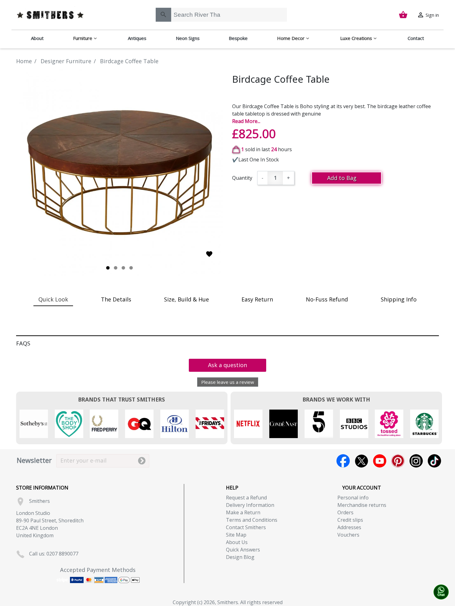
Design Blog (240, 557)
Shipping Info (399, 299)
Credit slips (350, 519)
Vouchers (348, 534)
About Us (237, 542)
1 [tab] (108, 268)
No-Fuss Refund (327, 299)
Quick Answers (243, 549)
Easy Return (257, 299)
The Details (116, 299)
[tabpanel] (119, 172)
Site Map (236, 534)
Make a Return (243, 512)
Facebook (343, 461)
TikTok (434, 461)
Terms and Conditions (251, 519)
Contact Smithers (246, 527)
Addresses (349, 527)
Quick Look (53, 299)
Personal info (353, 497)
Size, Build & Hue (186, 299)
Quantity (242, 177)
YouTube (379, 461)
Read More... (246, 121)
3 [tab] (123, 268)
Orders (345, 512)
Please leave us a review (227, 382)
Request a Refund (246, 497)
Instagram (416, 461)
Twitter (361, 461)
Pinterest (398, 461)
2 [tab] (116, 268)
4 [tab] (131, 268)
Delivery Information (250, 505)
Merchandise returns (361, 505)
